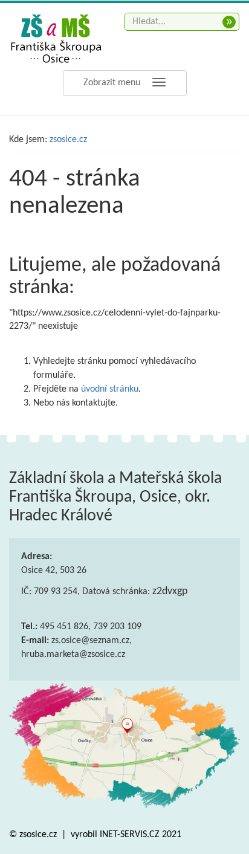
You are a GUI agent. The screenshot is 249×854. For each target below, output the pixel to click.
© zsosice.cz (34, 834)
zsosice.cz (68, 139)
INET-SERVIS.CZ (130, 834)
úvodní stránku (109, 389)
